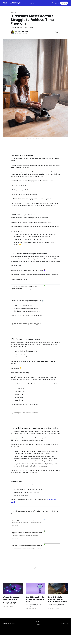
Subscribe (64, 3)
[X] (36, 621)
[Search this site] (53, 3)
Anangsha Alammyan (12, 3)
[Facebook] (38, 621)
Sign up (38, 624)
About (32, 3)
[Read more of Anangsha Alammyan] (12, 32)
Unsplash (42, 138)
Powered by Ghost (64, 623)
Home (26, 3)
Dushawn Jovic (34, 138)
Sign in (57, 3)
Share (57, 32)
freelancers (13, 12)
